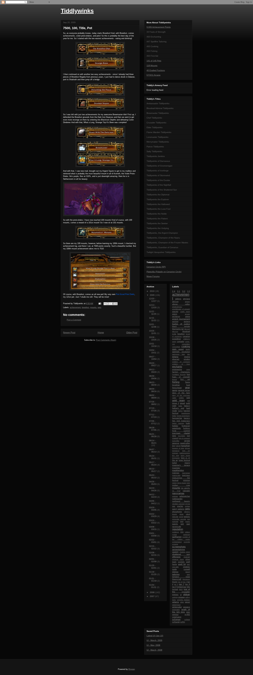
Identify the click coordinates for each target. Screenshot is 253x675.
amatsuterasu (177, 307)
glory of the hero (181, 393)
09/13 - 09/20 (153, 370)
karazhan (185, 445)
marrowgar (186, 473)
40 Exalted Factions (156, 70)
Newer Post (69, 332)
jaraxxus (175, 443)
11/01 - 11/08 (153, 325)
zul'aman (176, 619)
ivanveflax (175, 441)
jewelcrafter (185, 443)
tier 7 (181, 584)
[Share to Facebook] (113, 303)
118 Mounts (152, 65)
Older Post (131, 332)
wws (188, 612)
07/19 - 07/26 (153, 409)
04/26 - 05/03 (153, 482)
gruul (182, 403)
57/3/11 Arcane (153, 75)
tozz (181, 589)
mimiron (186, 480)
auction (175, 322)
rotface (187, 532)
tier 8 (187, 584)
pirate (181, 514)
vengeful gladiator (183, 600)
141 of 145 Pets (154, 61)
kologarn (175, 453)
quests (175, 524)
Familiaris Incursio (179, 374)
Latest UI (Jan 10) (155, 635)
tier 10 (180, 582)
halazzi (187, 406)
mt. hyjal (176, 491)
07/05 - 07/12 (153, 422)
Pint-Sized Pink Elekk (125, 294)
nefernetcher (184, 496)
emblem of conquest (181, 362)
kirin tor (186, 451)
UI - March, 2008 (154, 650)
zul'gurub (176, 622)
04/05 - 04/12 (153, 502)
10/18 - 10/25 (153, 338)
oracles (180, 506)
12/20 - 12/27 (153, 299)
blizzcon (175, 331)
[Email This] (105, 303)
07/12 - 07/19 (153, 415)
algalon (187, 302)
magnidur (176, 468)
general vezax (184, 390)
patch (174, 509)
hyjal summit (181, 431)
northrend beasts (181, 501)
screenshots (179, 546)
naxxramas (178, 493)
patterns (181, 509)
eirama (187, 357)
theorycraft (176, 579)
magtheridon (178, 470)
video (182, 602)
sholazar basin (178, 559)
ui (181, 595)
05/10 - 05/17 (153, 470)
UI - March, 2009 (154, 640)
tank (188, 574)
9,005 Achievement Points (159, 27)
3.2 (183, 291)
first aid (185, 379)
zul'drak (187, 619)
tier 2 (185, 582)
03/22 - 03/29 (153, 515)
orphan (187, 506)
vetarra (175, 602)
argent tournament (181, 319)
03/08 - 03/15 (153, 528)
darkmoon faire (178, 354)
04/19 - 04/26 (153, 489)
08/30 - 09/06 (153, 377)
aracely (175, 312)
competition (186, 344)
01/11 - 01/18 (153, 579)
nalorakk (186, 491)
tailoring (176, 574)
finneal (174, 379)
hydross (186, 428)
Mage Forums (153, 276)
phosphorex (177, 512)
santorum (186, 534)
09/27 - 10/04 (153, 357)
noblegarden (177, 499)
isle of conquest (184, 438)
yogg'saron (176, 617)
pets (99, 307)
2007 (152, 596)
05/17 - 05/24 (153, 463)
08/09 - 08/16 (153, 390)
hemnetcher (177, 418)
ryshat (174, 534)
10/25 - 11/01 (153, 332)
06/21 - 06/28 (153, 435)
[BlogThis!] (107, 303)
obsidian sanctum (178, 504)
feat (188, 374)
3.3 (188, 291)
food (188, 385)
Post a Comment (74, 320)
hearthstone (185, 413)
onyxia (187, 504)
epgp (188, 369)
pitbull (188, 514)
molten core (181, 485)
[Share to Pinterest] (116, 303)
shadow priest (185, 552)
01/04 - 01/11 (153, 586)
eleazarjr (175, 359)
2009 (152, 295)
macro (187, 463)
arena (187, 317)
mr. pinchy (185, 488)
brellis (174, 334)
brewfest (85, 307)
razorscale (176, 527)
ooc (173, 506)
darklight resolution (181, 352)
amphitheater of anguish (181, 309)
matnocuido (176, 475)
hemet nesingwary (183, 416)
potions (187, 517)
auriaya (187, 322)
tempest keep (181, 577)
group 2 (175, 403)
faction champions (181, 372)
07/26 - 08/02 (153, 403)
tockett (175, 589)
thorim (174, 582)
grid (188, 401)
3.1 (178, 291)
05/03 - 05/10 (153, 476)
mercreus (186, 475)
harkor (180, 411)
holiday (175, 426)
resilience (175, 532)
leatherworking (185, 453)
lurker (174, 463)
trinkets (175, 595)
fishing (175, 382)
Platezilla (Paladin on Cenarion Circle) (164, 271)
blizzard (187, 329)
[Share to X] (110, 303)
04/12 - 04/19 (153, 495)
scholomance (177, 542)
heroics (187, 418)
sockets (181, 562)
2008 (152, 592)
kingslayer (176, 451)
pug (188, 519)
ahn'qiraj (186, 299)
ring (181, 532)
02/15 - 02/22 (153, 547)
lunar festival (184, 460)
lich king (175, 455)
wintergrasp (176, 605)
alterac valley (181, 304)
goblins (181, 398)
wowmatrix (176, 609)
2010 (152, 291)
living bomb (185, 455)
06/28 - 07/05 (153, 428)
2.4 (173, 291)
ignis (174, 436)
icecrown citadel (181, 433)
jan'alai (187, 441)
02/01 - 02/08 (153, 560)
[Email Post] (100, 303)
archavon (176, 317)
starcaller (175, 567)
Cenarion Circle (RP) (156, 267)
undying (175, 597)
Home (101, 332)
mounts (93, 307)
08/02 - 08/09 (153, 396)
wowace (186, 607)
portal (181, 517)
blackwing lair (178, 329)
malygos (175, 473)
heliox (174, 416)
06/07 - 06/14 (153, 450)
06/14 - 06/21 (153, 441)
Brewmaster (118, 114)
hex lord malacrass (181, 421)
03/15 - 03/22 (153, 521)
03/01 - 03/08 (153, 534)
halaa (180, 406)
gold (188, 398)
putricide (175, 521)
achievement (75, 307)
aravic (174, 314)
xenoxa (175, 615)
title (188, 587)
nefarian (175, 496)
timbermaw (181, 587)
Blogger (131, 669)
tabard (187, 572)
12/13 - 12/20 (153, 306)
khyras (187, 448)
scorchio (187, 542)
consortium (176, 347)
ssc (188, 564)
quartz (187, 521)
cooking (185, 346)
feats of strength (181, 377)
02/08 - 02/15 (153, 553)
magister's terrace (181, 465)
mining (174, 483)
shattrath (187, 557)
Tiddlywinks (77, 11)
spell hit (182, 564)
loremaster (176, 458)
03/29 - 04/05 (153, 508)
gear (187, 387)
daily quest (178, 349)
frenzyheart (177, 388)
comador (180, 342)
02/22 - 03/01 (153, 541)
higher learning (178, 423)
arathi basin (185, 311)
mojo (188, 483)
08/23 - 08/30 (153, 383)
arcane (187, 314)
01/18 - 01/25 (153, 573)
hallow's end (178, 408)
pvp (181, 522)
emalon (187, 359)
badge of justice (181, 324)
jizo (173, 446)
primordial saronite (179, 519)
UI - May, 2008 (153, 645)
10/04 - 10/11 (153, 351)
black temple (181, 327)
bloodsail (186, 331)
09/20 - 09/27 (153, 364)
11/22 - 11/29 (153, 312)
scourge (175, 544)
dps (188, 354)
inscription (181, 436)
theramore (186, 579)
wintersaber (177, 607)
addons (178, 299)
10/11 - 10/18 (153, 344)
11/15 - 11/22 (153, 319)
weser (187, 602)
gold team (178, 400)
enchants (177, 366)
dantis (188, 349)
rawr (188, 524)
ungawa (181, 597)
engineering (177, 370)
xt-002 (187, 615)
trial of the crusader (181, 590)
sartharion (177, 537)
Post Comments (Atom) (106, 340)
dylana (175, 356)
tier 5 (176, 584)
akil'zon (175, 302)
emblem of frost (181, 364)
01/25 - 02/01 (153, 566)
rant (182, 524)
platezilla (175, 517)
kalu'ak (178, 446)
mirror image (181, 483)
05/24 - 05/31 (153, 457)
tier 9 (174, 587)
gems (174, 390)
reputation (177, 529)
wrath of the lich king (181, 610)
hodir (188, 423)
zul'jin (182, 622)
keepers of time (178, 448)
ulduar (186, 594)
